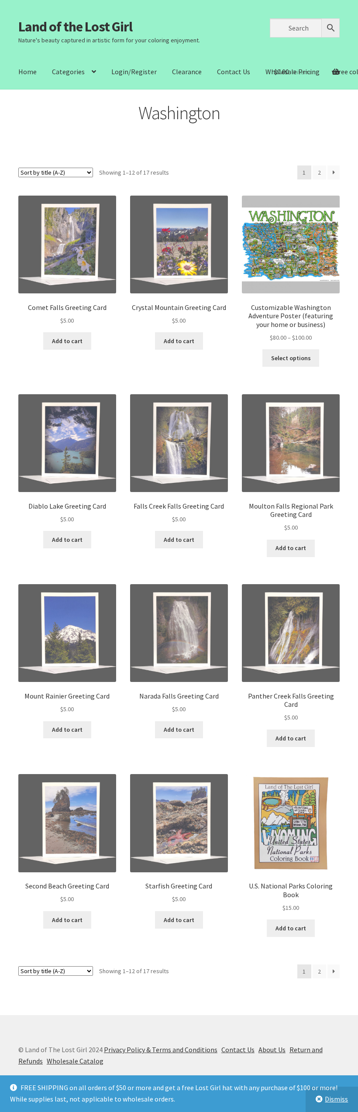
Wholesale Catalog (75, 1061)
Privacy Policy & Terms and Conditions (160, 1049)
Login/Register (134, 71)
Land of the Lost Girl (75, 26)
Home (27, 71)
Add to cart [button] (67, 341)
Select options (291, 358)
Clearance (187, 71)
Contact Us (233, 71)
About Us (272, 1049)
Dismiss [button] (336, 1099)
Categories (68, 71)
